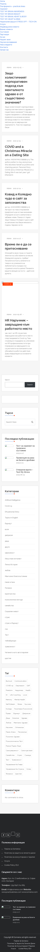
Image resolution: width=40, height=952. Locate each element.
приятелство (10, 594)
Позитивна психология (23, 709)
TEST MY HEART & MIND (10, 19)
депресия (9, 535)
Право (8, 713)
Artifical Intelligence (12, 500)
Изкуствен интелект (13, 559)
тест (7, 760)
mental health (20, 700)
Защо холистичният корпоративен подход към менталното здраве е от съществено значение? (16, 87)
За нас (2, 37)
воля (7, 529)
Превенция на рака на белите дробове (25, 459)
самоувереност (12, 751)
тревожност (10, 647)
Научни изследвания (8, 42)
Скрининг (4, 9)
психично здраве (13, 737)
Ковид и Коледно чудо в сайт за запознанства (18, 198)
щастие (8, 658)
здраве (24, 718)
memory (9, 700)
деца (7, 541)
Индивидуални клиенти (9, 27)
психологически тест (14, 741)
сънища (28, 755)
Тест (7, 635)
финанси (9, 774)
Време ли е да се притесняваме (18, 246)
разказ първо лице (13, 746)
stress (19, 704)
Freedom (9, 690)
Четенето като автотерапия (16, 652)
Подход (3, 4)
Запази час (4, 50)
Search (7, 380)
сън (6, 629)
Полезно (8, 588)
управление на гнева (14, 765)
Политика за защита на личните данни (19, 853)
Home (2, 1)
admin (9, 67)
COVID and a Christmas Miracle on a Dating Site (18, 151)
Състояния (4, 32)
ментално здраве (20, 723)
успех (28, 769)
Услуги (3, 24)
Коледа (9, 709)
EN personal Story (12, 512)
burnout (9, 681)
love (25, 695)
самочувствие (26, 751)
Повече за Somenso (12, 849)
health (28, 690)
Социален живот (12, 611)
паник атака (10, 582)
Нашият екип (5, 40)
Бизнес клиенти (6, 29)
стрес (7, 617)
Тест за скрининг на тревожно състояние (25, 448)
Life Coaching (15, 695)
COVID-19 (9, 686)
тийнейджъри (10, 641)
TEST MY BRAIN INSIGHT (10, 14)
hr (6, 695)
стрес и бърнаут (12, 623)
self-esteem (10, 704)
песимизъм (22, 732)
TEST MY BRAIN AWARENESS (12, 11)
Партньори (4, 34)
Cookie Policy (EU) (11, 865)
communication (21, 681)
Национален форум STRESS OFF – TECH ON (18, 22)
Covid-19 (7, 284)
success (28, 704)
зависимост (10, 553)
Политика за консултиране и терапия (19, 857)
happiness (19, 690)
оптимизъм (19, 727)
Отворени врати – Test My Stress (24, 471)
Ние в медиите (6, 45)
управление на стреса (15, 769)
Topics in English (11, 518)
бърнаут (8, 524)
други (7, 547)
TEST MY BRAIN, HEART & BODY (13, 17)
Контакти (4, 47)
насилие (9, 727)
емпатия (15, 718)
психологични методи (14, 600)
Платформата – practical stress (12, 6)
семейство (9, 606)
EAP (28, 686)
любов (7, 570)
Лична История (11, 565)
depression (20, 686)
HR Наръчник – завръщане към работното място (18, 324)
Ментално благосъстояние (16, 576)
